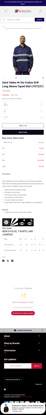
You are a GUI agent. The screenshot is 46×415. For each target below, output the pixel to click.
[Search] (3, 19)
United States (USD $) (12, 379)
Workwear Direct (20, 395)
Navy (6, 105)
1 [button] (16, 77)
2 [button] (18, 77)
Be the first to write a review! (23, 313)
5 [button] (25, 77)
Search (39, 19)
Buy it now (23, 132)
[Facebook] (5, 389)
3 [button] (20, 77)
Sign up (36, 366)
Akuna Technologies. (26, 397)
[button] (42, 330)
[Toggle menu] (5, 11)
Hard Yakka (6, 91)
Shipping (5, 98)
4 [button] (23, 77)
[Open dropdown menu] (39, 336)
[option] (23, 54)
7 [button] (30, 77)
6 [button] (27, 77)
